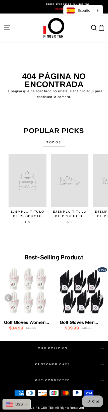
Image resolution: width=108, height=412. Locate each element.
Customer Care (52, 364)
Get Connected (52, 380)
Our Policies (53, 348)
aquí (90, 91)
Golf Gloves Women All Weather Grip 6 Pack (24, 323)
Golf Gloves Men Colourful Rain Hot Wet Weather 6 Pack (81, 323)
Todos (54, 142)
